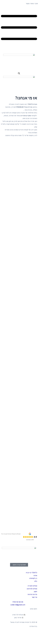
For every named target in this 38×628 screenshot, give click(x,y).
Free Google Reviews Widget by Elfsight (10, 534)
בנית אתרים (33, 626)
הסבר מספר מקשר (32, 3)
